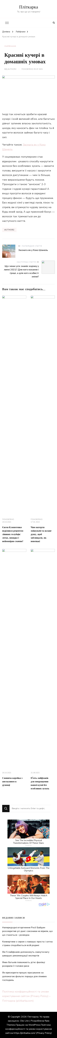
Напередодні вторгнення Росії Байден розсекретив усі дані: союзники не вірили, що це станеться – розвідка (27, 931)
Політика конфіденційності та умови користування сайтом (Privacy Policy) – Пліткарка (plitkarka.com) (26, 996)
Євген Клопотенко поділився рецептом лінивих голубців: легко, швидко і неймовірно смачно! (12, 534)
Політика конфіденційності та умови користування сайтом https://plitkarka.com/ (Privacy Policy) (28, 1029)
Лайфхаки (10, 46)
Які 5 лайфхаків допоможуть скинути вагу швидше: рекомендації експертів (25, 953)
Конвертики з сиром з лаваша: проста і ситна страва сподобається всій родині (27, 943)
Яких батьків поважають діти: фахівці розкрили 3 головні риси (23, 964)
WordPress (34, 1025)
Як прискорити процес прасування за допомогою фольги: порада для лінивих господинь (24, 976)
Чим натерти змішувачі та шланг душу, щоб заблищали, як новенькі (41, 534)
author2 (12, 69)
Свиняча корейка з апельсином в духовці (12, 781)
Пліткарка (28, 7)
